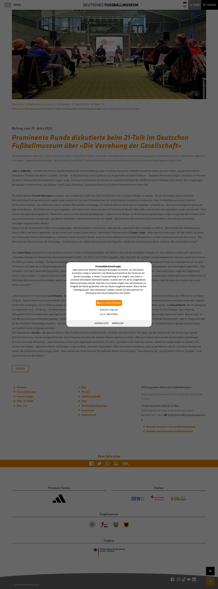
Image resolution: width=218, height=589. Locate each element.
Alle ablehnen (109, 314)
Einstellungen (109, 309)
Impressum (117, 323)
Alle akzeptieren (110, 302)
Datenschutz (102, 323)
